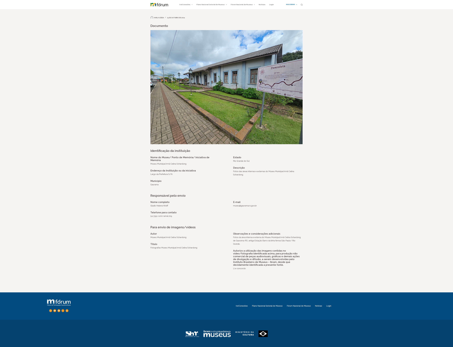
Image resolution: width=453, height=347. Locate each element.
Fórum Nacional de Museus (242, 4)
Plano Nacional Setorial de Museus (210, 4)
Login (271, 4)
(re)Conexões (184, 4)
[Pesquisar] (302, 5)
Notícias (262, 4)
